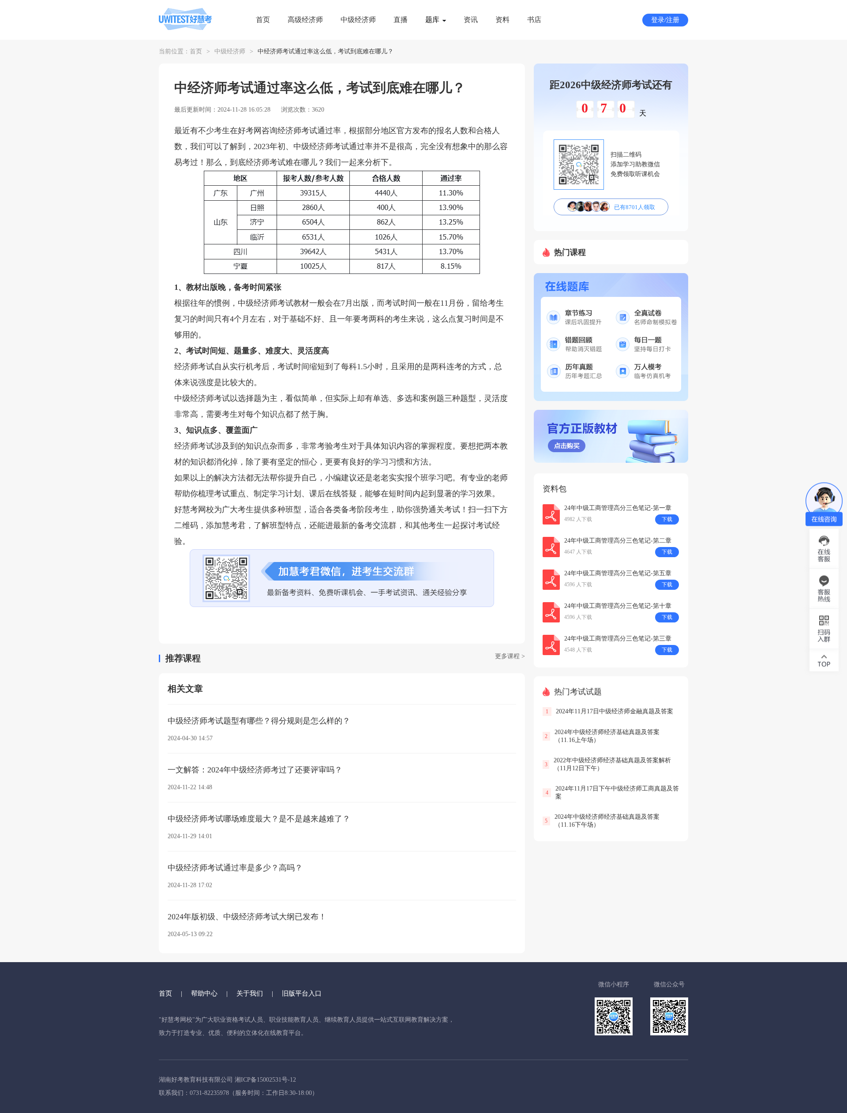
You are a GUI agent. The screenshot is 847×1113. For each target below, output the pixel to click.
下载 (667, 519)
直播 (401, 19)
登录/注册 (665, 19)
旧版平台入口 (302, 993)
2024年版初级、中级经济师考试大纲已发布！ (247, 916)
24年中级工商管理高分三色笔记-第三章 (617, 638)
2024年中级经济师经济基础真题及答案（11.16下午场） (607, 820)
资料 (502, 19)
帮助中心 (204, 993)
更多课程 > (510, 656)
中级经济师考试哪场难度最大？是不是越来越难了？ (259, 818)
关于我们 (249, 993)
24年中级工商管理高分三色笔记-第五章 (617, 573)
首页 (263, 19)
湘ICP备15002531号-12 (265, 1079)
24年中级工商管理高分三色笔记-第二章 (617, 540)
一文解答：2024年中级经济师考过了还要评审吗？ (255, 769)
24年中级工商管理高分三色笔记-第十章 (617, 606)
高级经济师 (305, 19)
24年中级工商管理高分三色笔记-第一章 (617, 508)
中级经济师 (358, 19)
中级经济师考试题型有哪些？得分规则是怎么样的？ (259, 720)
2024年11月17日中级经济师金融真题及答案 (614, 711)
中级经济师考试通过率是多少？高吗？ (235, 867)
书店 (534, 19)
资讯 (471, 19)
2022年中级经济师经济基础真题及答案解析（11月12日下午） (612, 764)
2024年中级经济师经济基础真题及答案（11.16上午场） (607, 736)
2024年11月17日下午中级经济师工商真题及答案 (617, 792)
